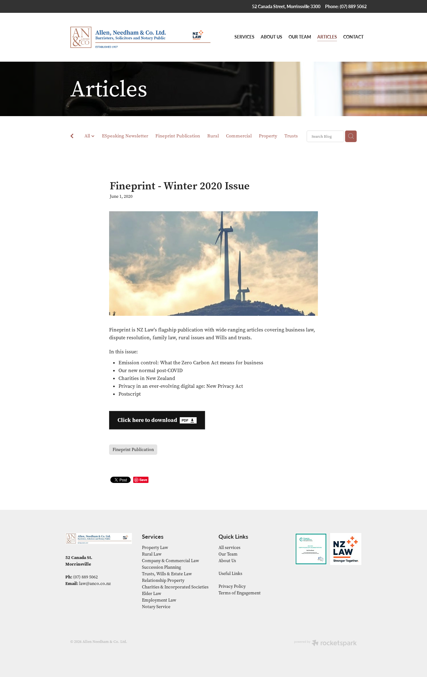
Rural (213, 136)
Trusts (291, 136)
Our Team (228, 554)
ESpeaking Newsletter (125, 136)
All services (229, 548)
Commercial (239, 136)
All (87, 136)
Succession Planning (161, 567)
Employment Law (159, 600)
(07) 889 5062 (85, 577)
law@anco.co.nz (95, 584)
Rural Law (152, 554)
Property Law (155, 548)
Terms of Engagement (240, 593)
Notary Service (156, 607)
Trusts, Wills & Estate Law (167, 574)
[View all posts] (71, 137)
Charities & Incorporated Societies (175, 587)
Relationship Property (163, 580)
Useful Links (230, 574)
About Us (227, 561)
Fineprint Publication (177, 136)
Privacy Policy (232, 586)
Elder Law (151, 594)
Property (268, 136)
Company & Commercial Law (170, 561)
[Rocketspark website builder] (325, 643)
